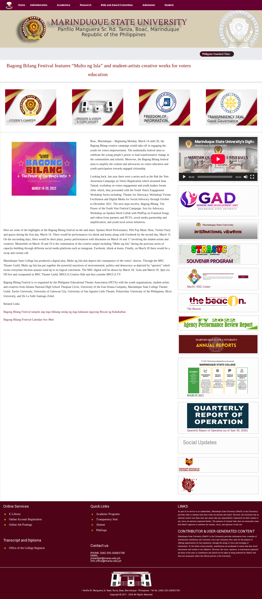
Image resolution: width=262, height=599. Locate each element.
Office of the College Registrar (27, 548)
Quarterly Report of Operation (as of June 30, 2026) (217, 430)
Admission (148, 5)
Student (169, 5)
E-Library (15, 514)
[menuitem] (9, 5)
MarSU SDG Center (198, 286)
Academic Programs (108, 514)
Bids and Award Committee (117, 5)
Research (85, 5)
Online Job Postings (20, 524)
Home (21, 5)
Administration (38, 5)
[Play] (184, 177)
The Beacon (194, 308)
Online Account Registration (25, 519)
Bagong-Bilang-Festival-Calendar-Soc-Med (28, 319)
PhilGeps (101, 530)
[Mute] (246, 177)
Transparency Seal (106, 519)
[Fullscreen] (252, 177)
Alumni (100, 524)
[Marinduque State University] (131, 27)
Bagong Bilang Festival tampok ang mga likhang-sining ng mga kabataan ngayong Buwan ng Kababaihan (64, 311)
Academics (63, 5)
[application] (218, 159)
